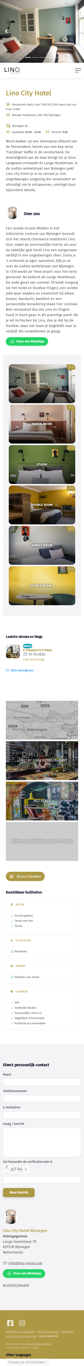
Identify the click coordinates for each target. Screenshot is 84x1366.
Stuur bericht (18, 1192)
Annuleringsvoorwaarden (21, 1336)
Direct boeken (28, 876)
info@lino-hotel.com (25, 1263)
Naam (7, 1074)
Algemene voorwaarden (20, 1331)
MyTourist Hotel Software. (38, 1344)
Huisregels (67, 1331)
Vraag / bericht (13, 1124)
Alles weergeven (21, 670)
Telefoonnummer (15, 1091)
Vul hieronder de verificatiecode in (28, 1161)
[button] (6, 31)
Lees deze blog (33, 659)
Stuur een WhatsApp (30, 341)
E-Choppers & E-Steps (37, 650)
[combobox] (27, 1362)
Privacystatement (48, 1331)
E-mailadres (11, 1107)
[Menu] (78, 70)
